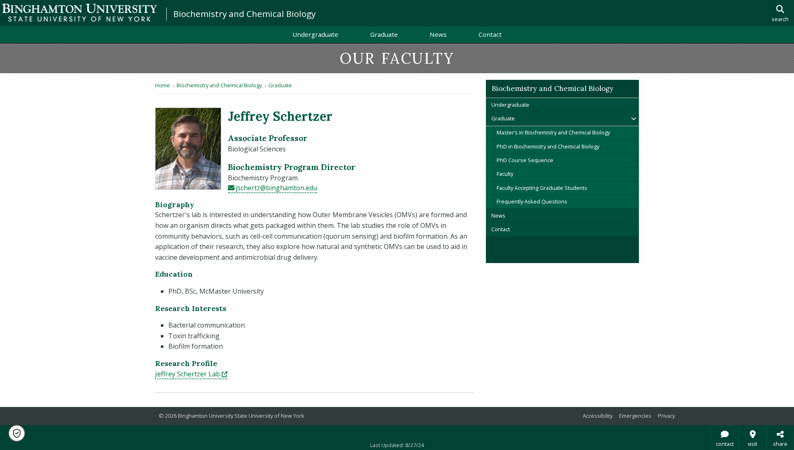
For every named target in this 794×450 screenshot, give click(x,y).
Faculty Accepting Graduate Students (542, 187)
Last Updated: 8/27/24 (397, 445)
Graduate (384, 34)
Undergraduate (315, 34)
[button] (16, 433)
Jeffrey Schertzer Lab (191, 373)
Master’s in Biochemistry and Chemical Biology (553, 132)
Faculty (505, 173)
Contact (490, 34)
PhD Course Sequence (525, 160)
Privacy (666, 415)
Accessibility (597, 415)
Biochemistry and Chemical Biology (244, 13)
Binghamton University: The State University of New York (79, 12)
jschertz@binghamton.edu (276, 187)
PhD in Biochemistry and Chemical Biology (548, 146)
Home (162, 85)
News (438, 34)
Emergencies (635, 415)
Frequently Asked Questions (532, 201)
